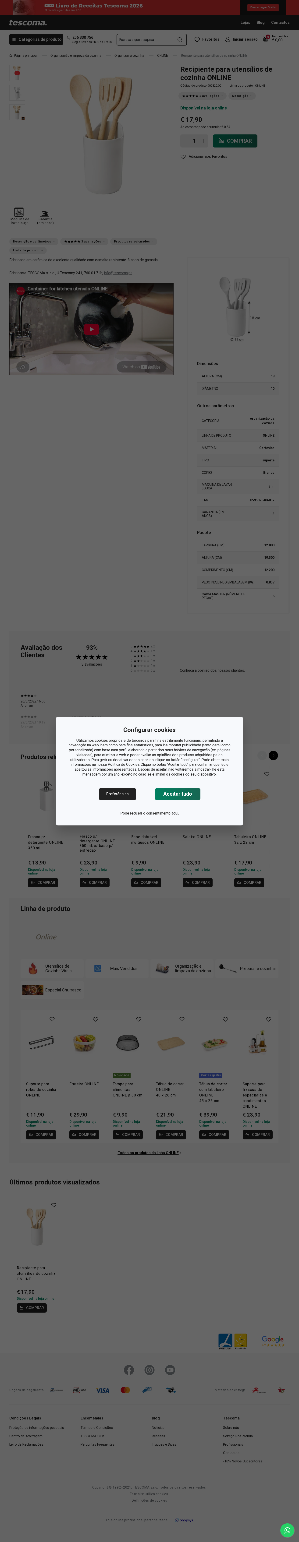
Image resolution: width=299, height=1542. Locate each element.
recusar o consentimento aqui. (154, 813)
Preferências (117, 794)
